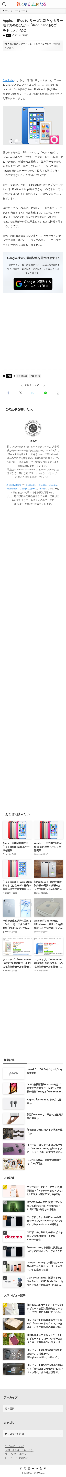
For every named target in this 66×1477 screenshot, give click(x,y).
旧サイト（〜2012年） (17, 1458)
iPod (8, 35)
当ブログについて (14, 1446)
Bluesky (53, 484)
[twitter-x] (24, 1468)
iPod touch (35, 376)
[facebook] (20, 1468)
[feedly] (37, 1468)
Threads (42, 484)
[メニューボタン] (62, 4)
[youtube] (33, 1468)
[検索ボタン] (4, 4)
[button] (8, 393)
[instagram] (28, 1468)
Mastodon (12, 488)
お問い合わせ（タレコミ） (19, 1450)
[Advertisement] (33, 64)
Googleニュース (28, 488)
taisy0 (33, 440)
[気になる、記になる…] (33, 4)
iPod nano (22, 376)
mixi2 (42, 488)
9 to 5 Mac (8, 80)
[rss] (41, 1468)
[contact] (45, 1468)
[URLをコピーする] (57, 393)
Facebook (30, 484)
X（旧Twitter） (14, 484)
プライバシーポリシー (17, 1454)
